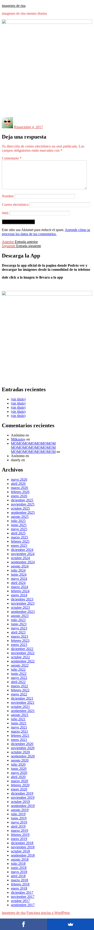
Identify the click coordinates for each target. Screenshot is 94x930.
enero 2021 (19, 740)
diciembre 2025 (22, 500)
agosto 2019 (20, 810)
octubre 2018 (20, 851)
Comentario (11, 158)
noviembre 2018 (22, 847)
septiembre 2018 (23, 855)
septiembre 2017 (23, 905)
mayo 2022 (19, 678)
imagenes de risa (14, 6)
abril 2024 (18, 583)
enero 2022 (19, 694)
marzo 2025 (19, 537)
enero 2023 (19, 645)
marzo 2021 (19, 731)
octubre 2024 (20, 558)
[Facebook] (23, 924)
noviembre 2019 (22, 797)
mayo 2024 (19, 579)
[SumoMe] (70, 924)
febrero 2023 (20, 640)
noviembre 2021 (22, 702)
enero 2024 (19, 595)
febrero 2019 (20, 835)
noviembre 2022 (22, 653)
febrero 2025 (20, 541)
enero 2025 (19, 545)
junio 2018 (18, 868)
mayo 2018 (19, 872)
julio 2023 (18, 620)
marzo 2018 (19, 880)
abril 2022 (18, 682)
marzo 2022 (19, 686)
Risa (17, 127)
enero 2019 (19, 839)
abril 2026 (18, 484)
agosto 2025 (20, 517)
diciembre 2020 (22, 744)
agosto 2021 (20, 715)
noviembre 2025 (22, 504)
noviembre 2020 (22, 748)
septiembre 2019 (23, 806)
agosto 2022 (20, 665)
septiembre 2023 (23, 612)
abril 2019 (18, 826)
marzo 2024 (19, 587)
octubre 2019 (20, 802)
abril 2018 (18, 876)
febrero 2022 (20, 690)
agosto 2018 (20, 859)
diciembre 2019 (22, 793)
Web (5, 213)
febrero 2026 (20, 492)
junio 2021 (18, 723)
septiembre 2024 (23, 562)
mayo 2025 (19, 529)
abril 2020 (18, 777)
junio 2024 (18, 574)
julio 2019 (18, 814)
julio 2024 (18, 570)
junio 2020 (18, 769)
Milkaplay (18, 439)
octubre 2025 (20, 508)
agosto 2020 (20, 760)
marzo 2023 (19, 636)
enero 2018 (19, 888)
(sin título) (18, 399)
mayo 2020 (19, 773)
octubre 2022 (20, 657)
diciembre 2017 (22, 892)
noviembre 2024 (22, 554)
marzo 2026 (19, 488)
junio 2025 (18, 525)
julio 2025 (18, 521)
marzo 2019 (19, 830)
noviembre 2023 (22, 603)
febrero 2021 (20, 735)
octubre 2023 (20, 607)
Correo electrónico (15, 205)
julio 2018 (18, 864)
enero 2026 (19, 496)
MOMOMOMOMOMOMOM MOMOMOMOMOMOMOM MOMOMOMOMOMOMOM (33, 447)
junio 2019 (18, 818)
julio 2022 (18, 669)
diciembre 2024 (22, 550)
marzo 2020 (19, 781)
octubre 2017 (20, 901)
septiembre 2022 (23, 661)
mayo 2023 (19, 628)
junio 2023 (18, 624)
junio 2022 (18, 674)
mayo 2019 (19, 822)
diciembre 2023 (22, 599)
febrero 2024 (20, 591)
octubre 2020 (20, 752)
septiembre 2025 (23, 512)
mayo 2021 (19, 727)
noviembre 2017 (22, 897)
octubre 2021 (20, 707)
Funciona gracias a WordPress (48, 913)
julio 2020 (18, 764)
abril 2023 (18, 632)
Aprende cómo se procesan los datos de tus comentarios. (46, 232)
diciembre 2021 (22, 698)
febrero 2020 (20, 785)
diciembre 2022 (22, 649)
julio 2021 (18, 719)
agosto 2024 (20, 566)
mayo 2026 (19, 479)
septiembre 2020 (23, 756)
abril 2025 (18, 533)
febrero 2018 (20, 884)
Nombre (8, 196)
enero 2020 (19, 789)
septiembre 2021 (23, 711)
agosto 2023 (20, 616)
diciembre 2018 (22, 843)
